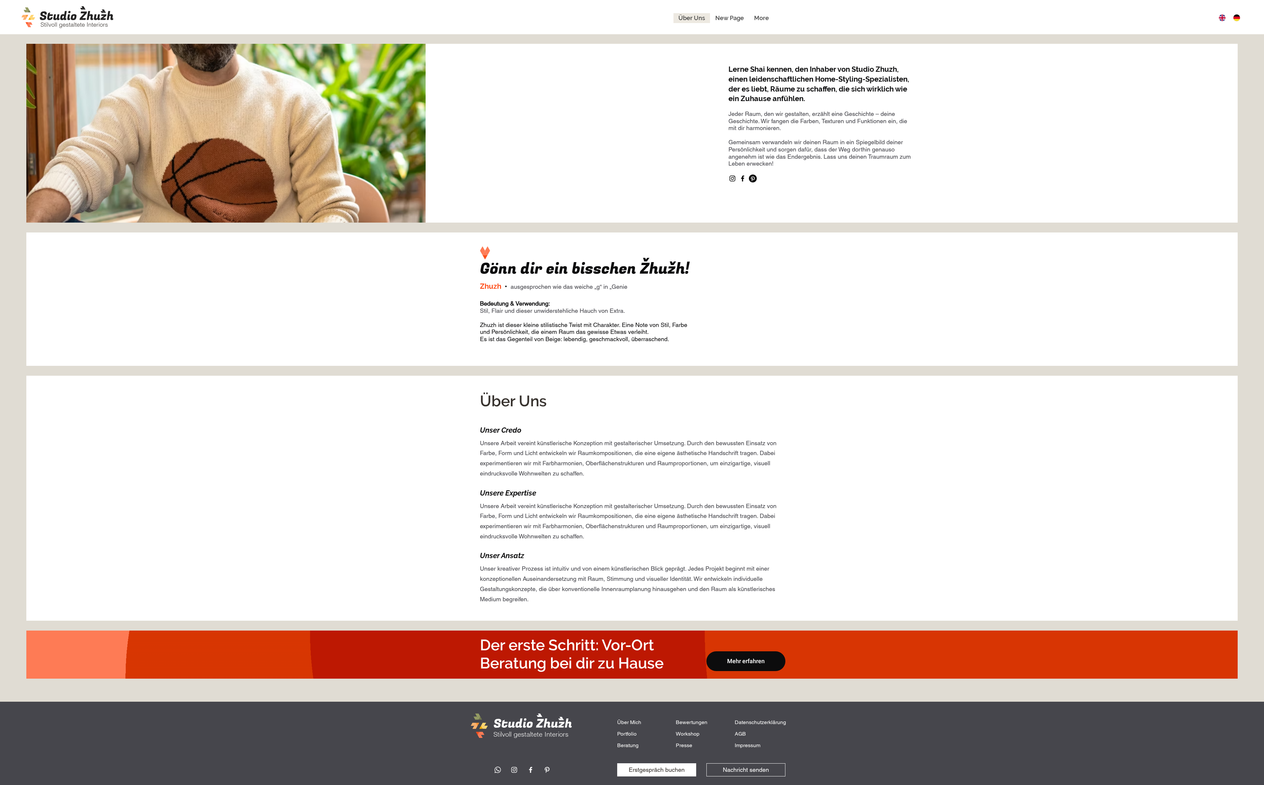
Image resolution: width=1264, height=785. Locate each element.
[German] (1235, 18)
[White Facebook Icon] (531, 770)
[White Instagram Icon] (514, 770)
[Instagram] (732, 178)
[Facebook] (743, 178)
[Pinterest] (753, 178)
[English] (1221, 18)
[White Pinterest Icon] (547, 770)
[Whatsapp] (498, 770)
